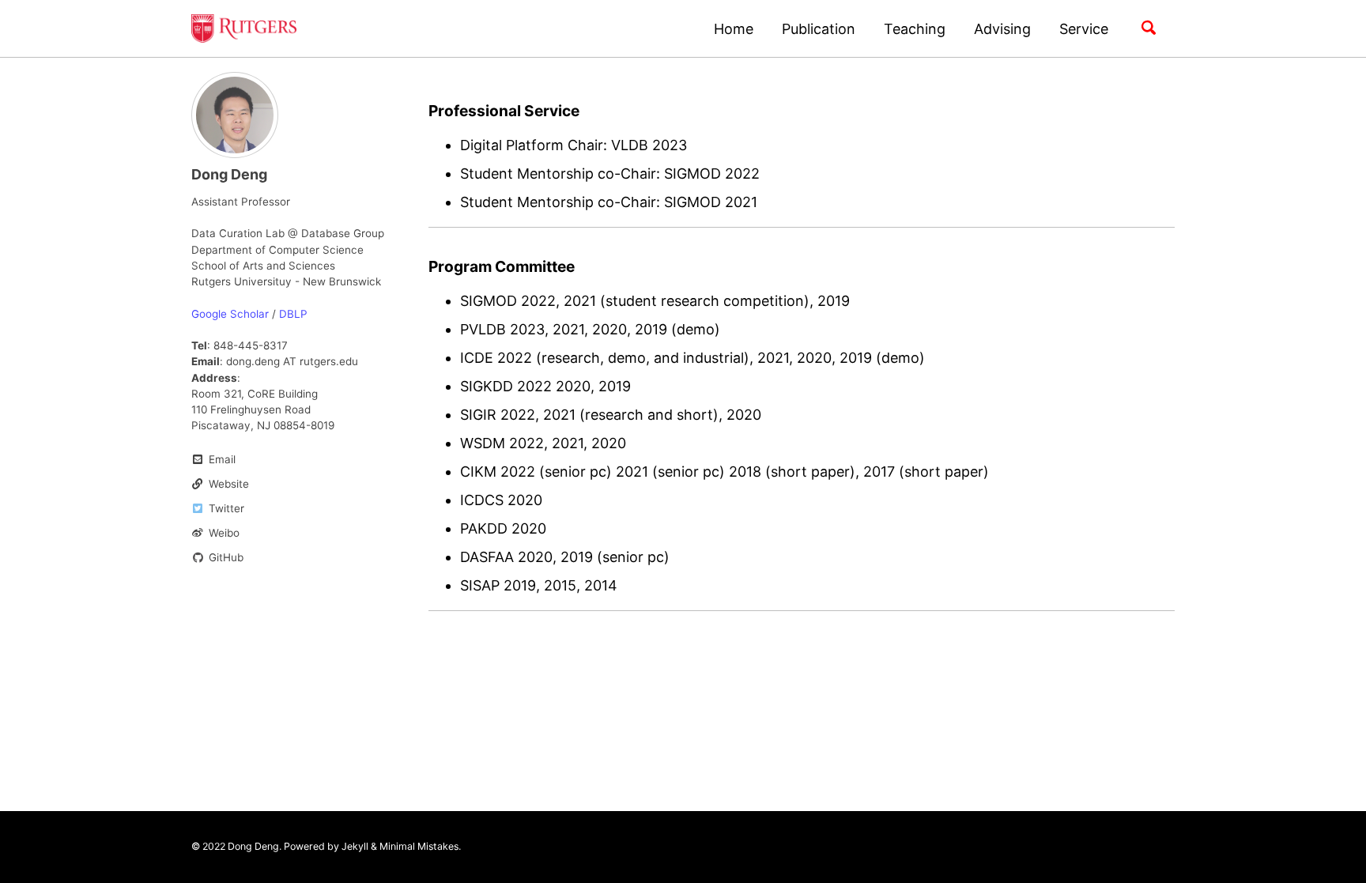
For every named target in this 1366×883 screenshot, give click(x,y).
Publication (818, 29)
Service (1083, 29)
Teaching (914, 29)
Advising (1002, 29)
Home (733, 29)
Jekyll (355, 846)
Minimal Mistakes (418, 846)
